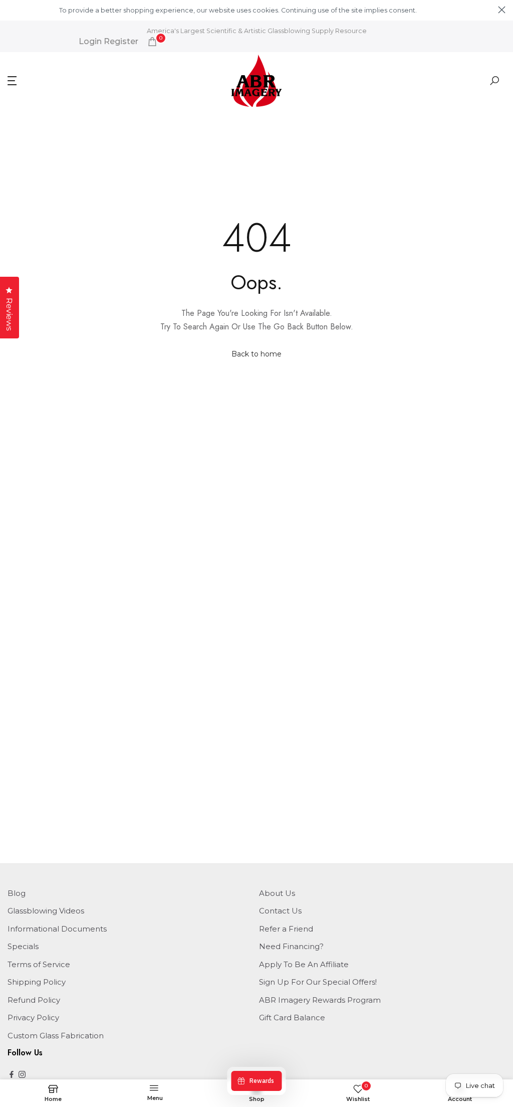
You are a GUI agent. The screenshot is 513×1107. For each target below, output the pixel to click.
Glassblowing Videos (46, 910)
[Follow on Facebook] (12, 1075)
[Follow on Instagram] (22, 1075)
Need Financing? (291, 946)
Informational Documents (57, 929)
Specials (23, 946)
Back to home (256, 353)
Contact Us (280, 910)
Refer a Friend (286, 929)
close (11, 10)
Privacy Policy (33, 1017)
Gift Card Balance (292, 1017)
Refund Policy (34, 1000)
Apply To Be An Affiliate (304, 964)
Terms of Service (39, 964)
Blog (17, 893)
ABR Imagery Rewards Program (320, 1000)
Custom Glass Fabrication (56, 1035)
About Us (277, 893)
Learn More (435, 10)
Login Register (108, 42)
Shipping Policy (37, 982)
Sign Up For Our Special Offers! (318, 982)
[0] (152, 41)
